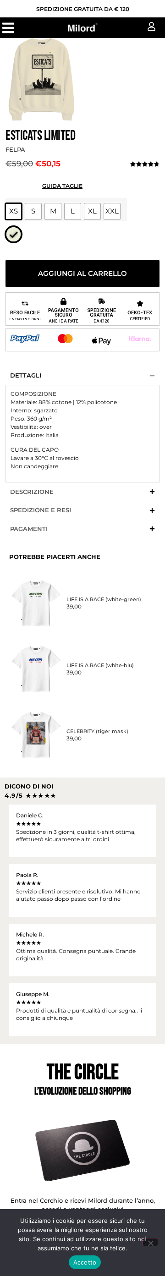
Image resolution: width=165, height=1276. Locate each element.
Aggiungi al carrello (82, 273)
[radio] (14, 211)
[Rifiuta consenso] (150, 1242)
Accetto (85, 1262)
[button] (8, 28)
